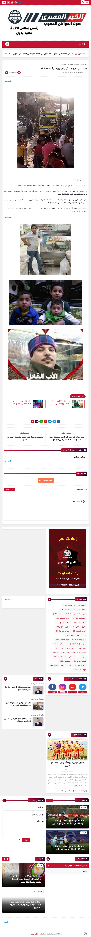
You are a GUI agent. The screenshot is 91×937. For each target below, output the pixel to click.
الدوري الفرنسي (79, 631)
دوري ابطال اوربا (60, 644)
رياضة (81, 648)
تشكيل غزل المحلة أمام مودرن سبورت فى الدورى (50, 53)
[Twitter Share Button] (54, 421)
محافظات (64, 661)
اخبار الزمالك (80, 609)
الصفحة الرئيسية (79, 64)
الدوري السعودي (62, 626)
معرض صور (80, 665)
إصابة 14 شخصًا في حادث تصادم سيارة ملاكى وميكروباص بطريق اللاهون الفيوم (60, 402)
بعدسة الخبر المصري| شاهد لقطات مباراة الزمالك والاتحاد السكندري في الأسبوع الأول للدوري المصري (68, 846)
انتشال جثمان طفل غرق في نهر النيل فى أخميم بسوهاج (17, 720)
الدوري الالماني (79, 622)
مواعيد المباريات (79, 669)
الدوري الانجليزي (63, 622)
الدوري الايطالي (79, 626)
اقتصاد (57, 614)
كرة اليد (69, 657)
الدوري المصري (62, 631)
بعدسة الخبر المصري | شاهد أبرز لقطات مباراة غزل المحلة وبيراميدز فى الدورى (69, 822)
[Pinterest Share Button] (50, 421)
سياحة (60, 648)
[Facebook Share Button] (58, 421)
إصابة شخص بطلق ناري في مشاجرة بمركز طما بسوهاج (18, 688)
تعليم (70, 635)
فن (55, 652)
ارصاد (68, 614)
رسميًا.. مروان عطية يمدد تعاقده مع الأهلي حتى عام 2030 (26, 907)
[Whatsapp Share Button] (41, 421)
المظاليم (81, 635)
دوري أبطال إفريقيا (78, 644)
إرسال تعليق (9, 489)
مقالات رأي (66, 665)
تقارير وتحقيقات (79, 639)
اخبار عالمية (80, 614)
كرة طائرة (58, 657)
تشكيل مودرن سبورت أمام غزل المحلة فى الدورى (67, 764)
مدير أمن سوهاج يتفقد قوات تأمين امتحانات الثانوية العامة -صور (18, 704)
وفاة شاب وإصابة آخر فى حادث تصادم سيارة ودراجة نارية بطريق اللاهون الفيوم (21, 402)
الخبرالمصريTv (79, 618)
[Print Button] (32, 421)
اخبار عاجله (65, 609)
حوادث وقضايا (66, 64)
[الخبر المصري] (45, 22)
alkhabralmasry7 (80, 791)
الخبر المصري (33, 934)
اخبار (82, 605)
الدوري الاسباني (63, 618)
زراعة (70, 648)
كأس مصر (81, 657)
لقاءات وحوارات (80, 661)
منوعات (54, 665)
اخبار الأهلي (69, 605)
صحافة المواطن (79, 652)
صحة (65, 652)
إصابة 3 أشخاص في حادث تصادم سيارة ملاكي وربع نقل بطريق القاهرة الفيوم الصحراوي (25, 879)
